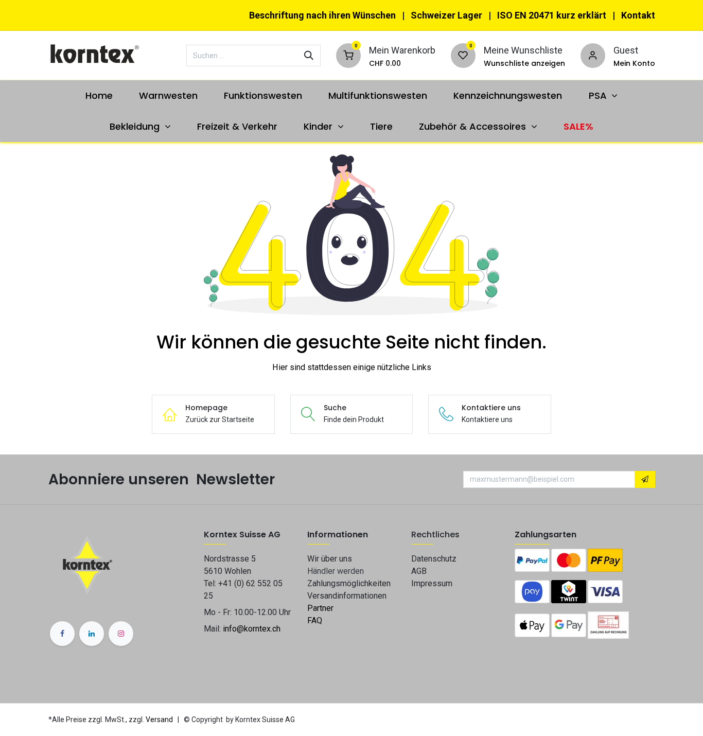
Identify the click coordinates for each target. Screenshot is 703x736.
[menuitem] (99, 95)
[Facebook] (62, 633)
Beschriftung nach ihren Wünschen (322, 15)
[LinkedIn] (91, 633)
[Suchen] (308, 55)
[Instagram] (121, 633)
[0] (348, 54)
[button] (645, 479)
